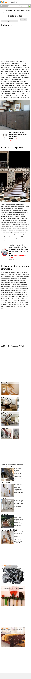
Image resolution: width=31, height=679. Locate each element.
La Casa (18, 10)
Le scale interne (5, 383)
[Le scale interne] (10, 388)
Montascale (4, 428)
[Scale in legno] (10, 403)
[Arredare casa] (13, 637)
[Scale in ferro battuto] (7, 474)
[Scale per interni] (10, 418)
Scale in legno (5, 398)
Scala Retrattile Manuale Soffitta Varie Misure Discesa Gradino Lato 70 (18, 134)
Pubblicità (27, 677)
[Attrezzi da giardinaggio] (13, 596)
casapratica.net (10, 10)
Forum (10, 6)
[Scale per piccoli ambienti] (7, 537)
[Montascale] (10, 433)
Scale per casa (25, 10)
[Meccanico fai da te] (13, 574)
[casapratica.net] (9, 2)
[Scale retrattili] (7, 505)
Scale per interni (6, 413)
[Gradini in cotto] (7, 521)
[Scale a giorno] (7, 490)
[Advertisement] (15, 43)
